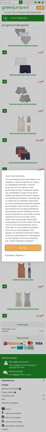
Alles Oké (23, 247)
